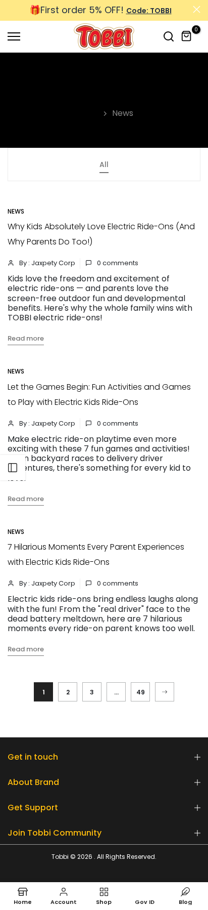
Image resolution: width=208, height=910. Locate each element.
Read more (26, 338)
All (104, 164)
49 (140, 692)
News (16, 211)
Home (87, 113)
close (196, 9)
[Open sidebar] (12, 467)
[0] (187, 36)
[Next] (164, 691)
